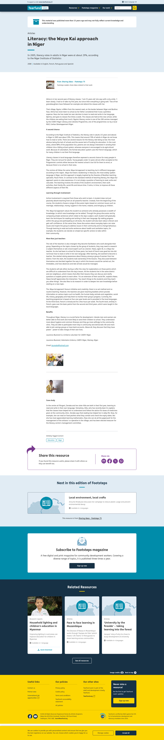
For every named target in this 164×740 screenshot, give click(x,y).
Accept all (125, 733)
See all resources (82, 661)
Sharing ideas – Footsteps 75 (90, 518)
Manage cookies (103, 733)
